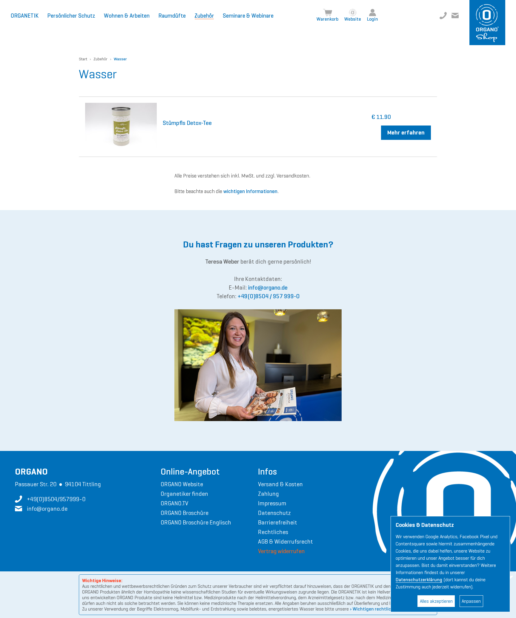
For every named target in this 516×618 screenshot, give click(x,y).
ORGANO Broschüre (184, 512)
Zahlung (268, 493)
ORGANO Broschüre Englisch (196, 522)
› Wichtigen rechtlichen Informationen (390, 609)
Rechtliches (273, 532)
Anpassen (471, 601)
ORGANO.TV (174, 503)
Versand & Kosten (280, 484)
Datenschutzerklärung (419, 579)
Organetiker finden (184, 493)
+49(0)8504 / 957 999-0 (269, 296)
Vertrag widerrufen (281, 551)
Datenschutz (274, 512)
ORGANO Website (182, 484)
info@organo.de (455, 15)
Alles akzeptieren (436, 601)
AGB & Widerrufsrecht (285, 541)
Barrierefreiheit (277, 522)
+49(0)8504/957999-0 (443, 15)
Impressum (272, 503)
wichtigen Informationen (250, 191)
